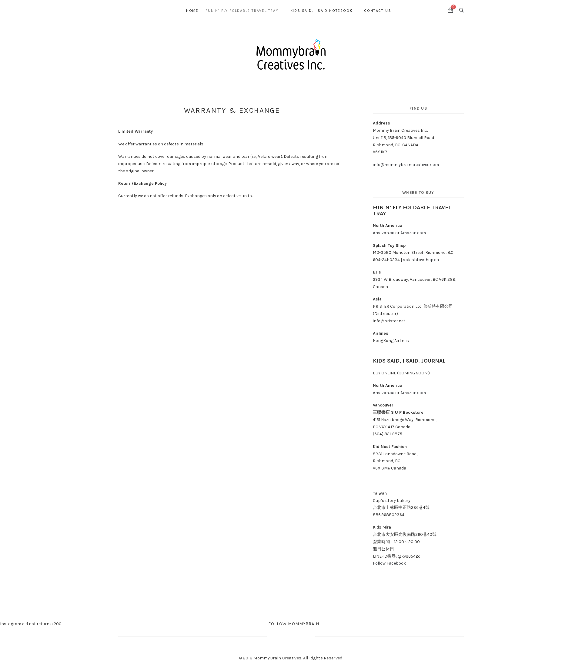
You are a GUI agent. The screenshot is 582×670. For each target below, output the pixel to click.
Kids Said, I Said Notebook (321, 10)
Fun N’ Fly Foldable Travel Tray (242, 10)
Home (192, 10)
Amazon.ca (383, 232)
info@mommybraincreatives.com (406, 164)
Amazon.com (413, 232)
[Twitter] (128, 10)
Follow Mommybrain (293, 623)
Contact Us (377, 10)
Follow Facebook (389, 563)
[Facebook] (121, 10)
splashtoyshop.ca (421, 259)
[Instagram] (135, 10)
